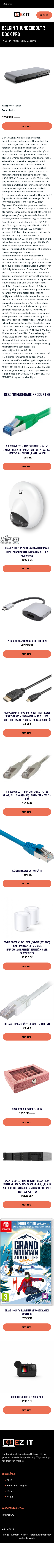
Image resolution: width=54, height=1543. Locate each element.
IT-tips (10, 1491)
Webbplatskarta (27, 1538)
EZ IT (9, 1480)
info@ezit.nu (7, 4)
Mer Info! (27, 126)
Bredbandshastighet (17, 1485)
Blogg (10, 1496)
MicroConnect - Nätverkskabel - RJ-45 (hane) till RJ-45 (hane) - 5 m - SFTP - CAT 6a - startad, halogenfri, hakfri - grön (27, 449)
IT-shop (44, 15)
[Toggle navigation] (5, 14)
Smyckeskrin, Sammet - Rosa (27, 1109)
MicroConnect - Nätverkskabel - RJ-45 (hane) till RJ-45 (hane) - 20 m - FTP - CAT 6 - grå (27, 795)
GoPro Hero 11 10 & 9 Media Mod (27, 1397)
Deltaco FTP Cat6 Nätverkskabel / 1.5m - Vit (27, 1023)
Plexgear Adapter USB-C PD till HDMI (27, 640)
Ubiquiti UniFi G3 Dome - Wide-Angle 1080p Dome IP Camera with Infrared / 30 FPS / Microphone (27, 552)
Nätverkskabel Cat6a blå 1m (27, 870)
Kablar (18, 105)
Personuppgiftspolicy (40, 1534)
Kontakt (15, 1534)
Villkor (24, 1534)
